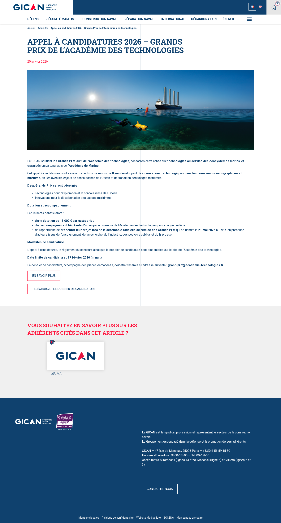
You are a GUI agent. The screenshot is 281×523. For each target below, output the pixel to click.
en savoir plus (44, 275)
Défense (33, 19)
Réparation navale (139, 19)
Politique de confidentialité (118, 517)
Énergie (229, 19)
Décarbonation (204, 19)
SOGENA (168, 517)
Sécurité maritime (61, 19)
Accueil (31, 28)
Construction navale (100, 19)
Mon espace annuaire (190, 517)
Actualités (43, 28)
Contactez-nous (160, 489)
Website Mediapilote (148, 517)
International (173, 19)
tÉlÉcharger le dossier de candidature (63, 289)
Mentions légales (89, 517)
